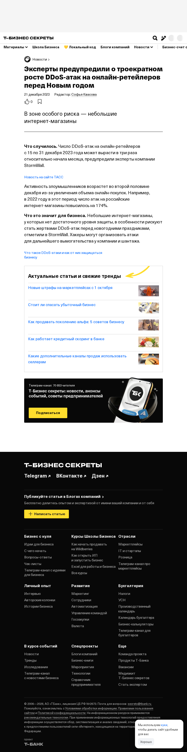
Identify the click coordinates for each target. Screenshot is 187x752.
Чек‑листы (32, 563)
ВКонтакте (69, 475)
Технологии (80, 673)
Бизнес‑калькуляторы (135, 624)
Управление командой (89, 612)
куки (164, 725)
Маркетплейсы (130, 544)
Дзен (98, 475)
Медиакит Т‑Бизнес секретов (133, 675)
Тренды (30, 660)
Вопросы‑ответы (38, 557)
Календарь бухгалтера (136, 617)
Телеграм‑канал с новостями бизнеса (41, 675)
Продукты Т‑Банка (133, 660)
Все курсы (79, 572)
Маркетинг (80, 593)
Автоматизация (84, 606)
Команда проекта (132, 653)
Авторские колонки (39, 599)
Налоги (124, 593)
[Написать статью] (163, 38)
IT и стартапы (129, 550)
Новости (31, 653)
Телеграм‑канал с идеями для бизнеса (44, 572)
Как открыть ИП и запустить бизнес (87, 557)
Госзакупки (80, 619)
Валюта (77, 625)
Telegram (35, 475)
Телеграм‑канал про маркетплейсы (134, 566)
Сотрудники (81, 599)
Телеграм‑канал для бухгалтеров (134, 632)
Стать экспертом (132, 684)
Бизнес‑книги (82, 660)
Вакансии (126, 666)
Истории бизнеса (38, 606)
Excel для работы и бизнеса (93, 566)
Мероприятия (82, 666)
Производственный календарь (134, 608)
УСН (122, 599)
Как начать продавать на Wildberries (89, 546)
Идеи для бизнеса (39, 544)
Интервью (32, 593)
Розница (125, 557)
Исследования (36, 666)
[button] (155, 38)
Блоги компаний (84, 653)
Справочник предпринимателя (86, 682)
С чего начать (35, 550)
